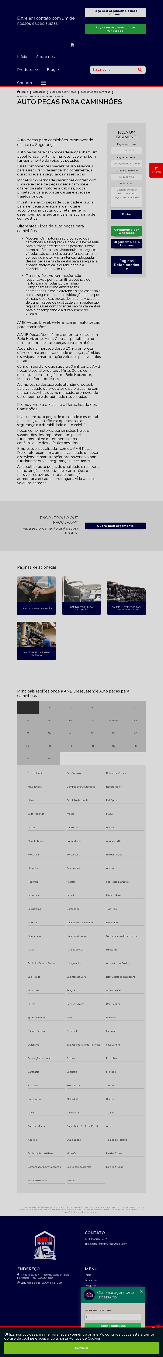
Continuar (81, 1348)
